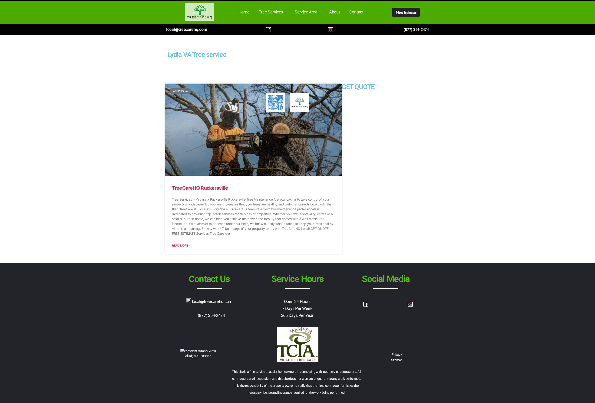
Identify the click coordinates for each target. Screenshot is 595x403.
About (334, 12)
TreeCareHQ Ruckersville (200, 188)
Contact (356, 12)
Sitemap (397, 360)
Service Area (306, 12)
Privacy (397, 354)
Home (244, 12)
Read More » (181, 245)
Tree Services (271, 12)
